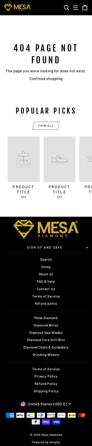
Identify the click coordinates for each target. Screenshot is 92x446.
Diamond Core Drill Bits (46, 340)
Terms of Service (46, 296)
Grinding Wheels (46, 355)
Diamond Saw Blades (46, 333)
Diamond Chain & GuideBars (45, 347)
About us (46, 274)
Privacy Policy (46, 376)
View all (46, 125)
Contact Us (46, 289)
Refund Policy (46, 384)
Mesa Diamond (46, 318)
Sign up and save (45, 247)
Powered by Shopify (46, 442)
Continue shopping (46, 78)
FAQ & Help (46, 281)
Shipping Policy (46, 391)
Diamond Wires (46, 325)
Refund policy (46, 303)
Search (46, 259)
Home (45, 267)
